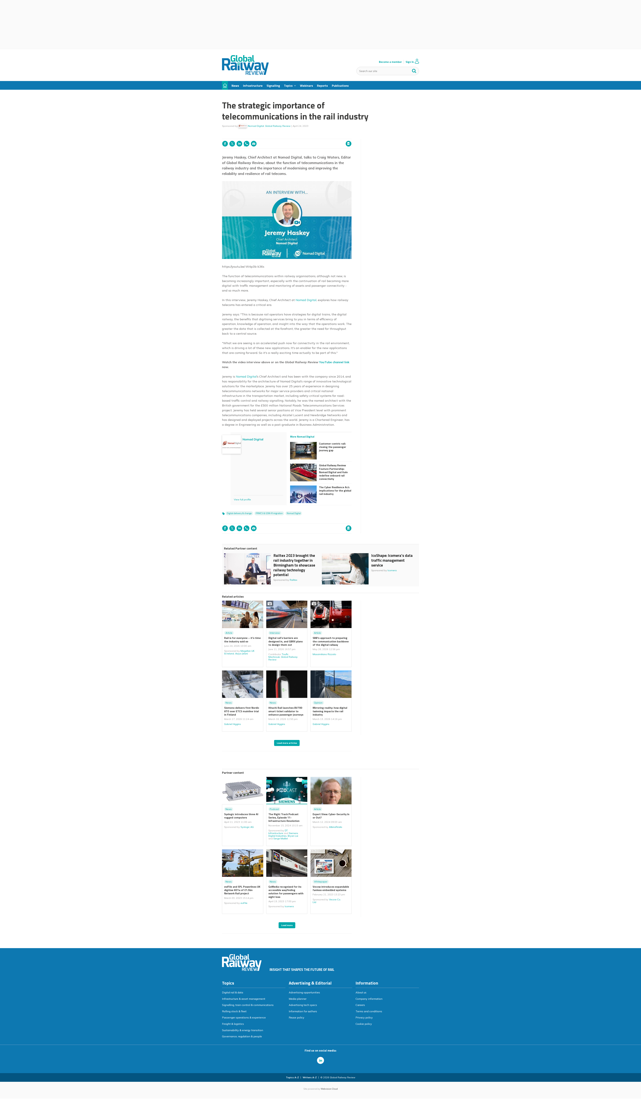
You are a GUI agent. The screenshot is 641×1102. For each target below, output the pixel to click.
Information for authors (303, 1011)
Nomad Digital (256, 125)
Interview (275, 632)
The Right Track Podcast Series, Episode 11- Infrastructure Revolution (283, 817)
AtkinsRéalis (335, 827)
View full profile (242, 499)
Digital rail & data (232, 992)
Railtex (293, 579)
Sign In (410, 62)
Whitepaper (320, 881)
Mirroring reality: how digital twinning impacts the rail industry (330, 711)
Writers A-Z (310, 1077)
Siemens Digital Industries (283, 834)
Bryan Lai (293, 835)
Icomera (392, 570)
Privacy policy (364, 1017)
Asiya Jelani (241, 653)
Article (229, 632)
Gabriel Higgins (232, 724)
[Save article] (349, 144)
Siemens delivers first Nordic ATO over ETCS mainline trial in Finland (241, 711)
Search (414, 70)
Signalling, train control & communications (248, 1005)
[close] (351, 136)
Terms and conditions (369, 1011)
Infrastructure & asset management (243, 998)
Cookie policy (364, 1023)
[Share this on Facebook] (225, 144)
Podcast (274, 809)
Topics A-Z (292, 1077)
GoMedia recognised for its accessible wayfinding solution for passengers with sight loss (285, 892)
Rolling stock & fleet (234, 1011)
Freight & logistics (233, 1023)
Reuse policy (296, 1017)
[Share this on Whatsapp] (247, 144)
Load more (287, 925)
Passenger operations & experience (244, 1017)
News (229, 702)
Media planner (297, 998)
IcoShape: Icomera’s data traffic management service (392, 560)
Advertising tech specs (303, 1005)
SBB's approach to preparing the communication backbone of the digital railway (331, 641)
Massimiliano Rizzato (324, 654)
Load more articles (287, 743)
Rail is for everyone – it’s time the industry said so (242, 639)
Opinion (318, 702)
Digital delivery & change (239, 513)
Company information (369, 998)
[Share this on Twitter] (232, 144)
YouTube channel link (334, 362)
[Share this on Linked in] (239, 144)
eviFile (244, 903)
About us (361, 992)
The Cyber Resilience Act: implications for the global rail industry (335, 491)
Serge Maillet (280, 838)
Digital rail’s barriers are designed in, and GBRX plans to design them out (285, 641)
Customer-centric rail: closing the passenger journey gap (332, 447)
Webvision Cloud (329, 1088)
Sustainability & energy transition (242, 1030)
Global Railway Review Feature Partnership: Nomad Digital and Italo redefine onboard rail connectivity (333, 472)
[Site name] (245, 74)
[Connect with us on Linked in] (320, 1060)
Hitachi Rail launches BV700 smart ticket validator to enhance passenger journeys (285, 711)
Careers (360, 1005)
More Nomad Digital (302, 437)
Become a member (390, 62)
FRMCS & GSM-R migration (269, 513)
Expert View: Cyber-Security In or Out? (331, 815)
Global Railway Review (277, 125)
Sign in (305, 136)
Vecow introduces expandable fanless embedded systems (331, 888)
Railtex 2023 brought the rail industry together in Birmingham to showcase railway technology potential (294, 565)
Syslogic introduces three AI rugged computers (241, 815)
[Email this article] (254, 144)
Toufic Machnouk (278, 655)
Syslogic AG (247, 827)
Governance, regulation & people (242, 1036)
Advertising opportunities (304, 992)
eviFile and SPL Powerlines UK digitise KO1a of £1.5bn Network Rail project (242, 890)
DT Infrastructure (278, 832)
